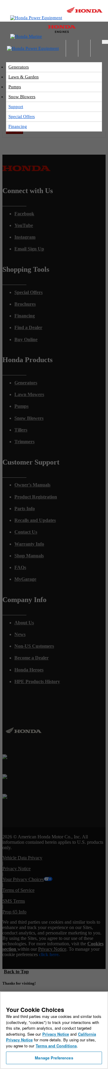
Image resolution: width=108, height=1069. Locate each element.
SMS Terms (13, 901)
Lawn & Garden (23, 76)
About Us (24, 622)
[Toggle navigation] (105, 42)
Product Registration (35, 496)
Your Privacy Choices (23, 879)
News (20, 634)
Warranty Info (29, 544)
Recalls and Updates (35, 520)
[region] (54, 1030)
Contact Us (25, 531)
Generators (18, 67)
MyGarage (25, 579)
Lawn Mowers (29, 394)
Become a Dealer (31, 657)
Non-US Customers (34, 646)
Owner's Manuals (32, 484)
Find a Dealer (28, 327)
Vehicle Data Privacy (22, 857)
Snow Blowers (21, 96)
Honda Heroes (29, 669)
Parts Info (24, 508)
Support (15, 106)
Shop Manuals (29, 555)
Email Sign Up (29, 248)
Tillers (20, 429)
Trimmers (24, 441)
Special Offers (21, 116)
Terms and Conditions (56, 1046)
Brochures (25, 304)
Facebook (24, 213)
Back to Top (16, 971)
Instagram (24, 237)
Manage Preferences (54, 1058)
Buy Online (26, 339)
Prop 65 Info (14, 911)
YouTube (23, 225)
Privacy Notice (16, 868)
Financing (17, 126)
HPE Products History (37, 681)
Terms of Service (18, 890)
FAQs (20, 567)
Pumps (14, 86)
